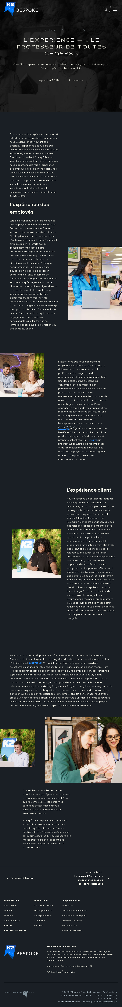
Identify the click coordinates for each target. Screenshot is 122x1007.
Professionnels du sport (74, 915)
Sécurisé (38, 925)
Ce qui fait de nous (43, 905)
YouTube (97, 1002)
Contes (8, 925)
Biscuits (89, 995)
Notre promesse (42, 915)
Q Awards (92, 439)
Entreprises (67, 905)
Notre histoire (11, 900)
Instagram (108, 1002)
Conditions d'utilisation (106, 995)
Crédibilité (39, 920)
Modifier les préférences (71, 995)
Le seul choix (41, 900)
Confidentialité (110, 992)
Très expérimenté (43, 910)
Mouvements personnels (74, 910)
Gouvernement (69, 925)
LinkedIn (86, 1002)
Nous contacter (12, 920)
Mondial (8, 910)
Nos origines (10, 905)
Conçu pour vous (71, 900)
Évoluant (8, 915)
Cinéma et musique (72, 920)
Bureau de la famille (72, 930)
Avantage (70, 428)
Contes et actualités (15, 930)
